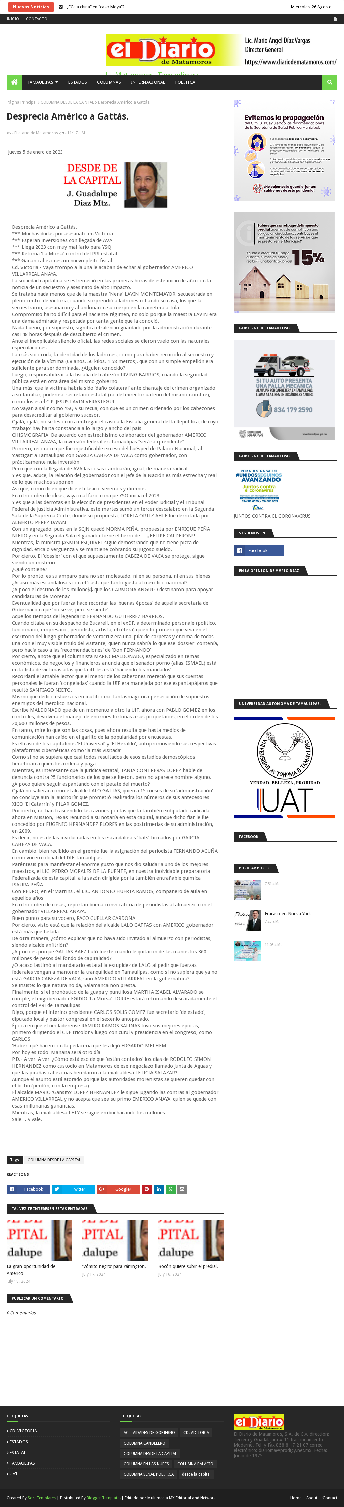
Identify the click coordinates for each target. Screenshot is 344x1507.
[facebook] (334, 19)
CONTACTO (36, 19)
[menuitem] (14, 82)
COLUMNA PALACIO (195, 1464)
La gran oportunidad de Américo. (31, 1270)
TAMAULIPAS (22, 1463)
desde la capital (196, 1474)
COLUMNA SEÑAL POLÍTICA (149, 1474)
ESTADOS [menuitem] (77, 82)
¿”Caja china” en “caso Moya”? (95, 6)
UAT (14, 1473)
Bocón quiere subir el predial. (188, 1266)
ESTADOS (19, 1441)
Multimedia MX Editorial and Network (181, 1498)
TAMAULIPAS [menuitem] (40, 82)
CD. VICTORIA (23, 1430)
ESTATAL (18, 1452)
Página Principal (22, 102)
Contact (329, 1498)
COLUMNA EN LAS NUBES (146, 1464)
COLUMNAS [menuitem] (109, 82)
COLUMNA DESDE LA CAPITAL (67, 102)
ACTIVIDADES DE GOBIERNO (149, 1432)
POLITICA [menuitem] (185, 82)
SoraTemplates (42, 1498)
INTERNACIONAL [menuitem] (148, 82)
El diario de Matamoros (36, 133)
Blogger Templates (104, 1498)
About (311, 1498)
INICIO (13, 19)
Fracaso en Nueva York (288, 913)
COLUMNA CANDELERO (144, 1443)
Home (295, 1498)
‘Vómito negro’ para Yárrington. (114, 1266)
